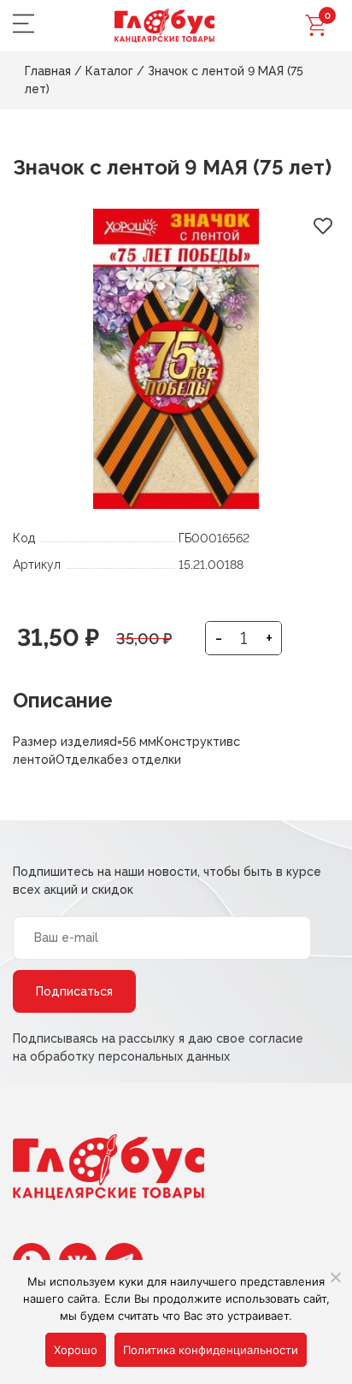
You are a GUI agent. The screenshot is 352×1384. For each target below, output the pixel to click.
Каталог (109, 71)
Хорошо (75, 1350)
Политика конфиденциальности (210, 1350)
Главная (48, 71)
